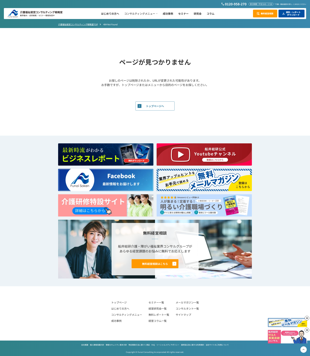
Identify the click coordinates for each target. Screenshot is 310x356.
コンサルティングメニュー (126, 315)
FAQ (153, 344)
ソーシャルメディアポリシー (167, 344)
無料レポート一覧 (159, 315)
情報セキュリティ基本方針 (116, 344)
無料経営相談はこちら (155, 264)
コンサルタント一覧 (187, 308)
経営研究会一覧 (158, 308)
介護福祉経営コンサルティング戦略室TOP (78, 24)
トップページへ (155, 106)
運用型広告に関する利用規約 (192, 344)
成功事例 (116, 321)
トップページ (119, 302)
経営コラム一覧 (158, 321)
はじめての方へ (120, 308)
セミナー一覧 (156, 302)
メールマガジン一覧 (187, 302)
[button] (141, 13)
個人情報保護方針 (97, 344)
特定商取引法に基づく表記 (139, 344)
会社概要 (84, 344)
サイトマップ (183, 315)
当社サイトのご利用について (217, 344)
